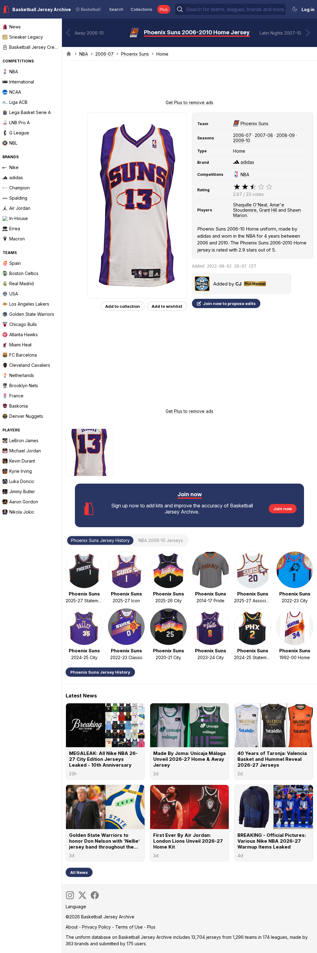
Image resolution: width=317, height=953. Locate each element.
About (72, 927)
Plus (164, 9)
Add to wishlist (167, 306)
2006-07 (104, 54)
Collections (141, 9)
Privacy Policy (96, 927)
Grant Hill (268, 210)
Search (116, 9)
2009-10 (241, 140)
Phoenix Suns (135, 54)
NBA (83, 54)
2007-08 (264, 135)
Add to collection (122, 306)
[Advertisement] (189, 82)
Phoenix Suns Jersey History (100, 672)
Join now (282, 508)
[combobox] (235, 9)
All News (79, 872)
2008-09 (285, 135)
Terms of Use (129, 927)
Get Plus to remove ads (189, 102)
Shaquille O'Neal (250, 204)
